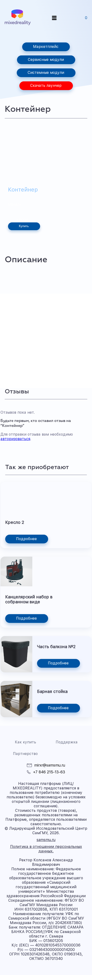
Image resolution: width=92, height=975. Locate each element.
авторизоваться (15, 439)
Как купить (25, 742)
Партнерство (25, 753)
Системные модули (46, 72)
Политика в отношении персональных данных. (46, 848)
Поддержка (67, 742)
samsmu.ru (46, 840)
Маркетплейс (46, 46)
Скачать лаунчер (46, 85)
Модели (14, 204)
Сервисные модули (46, 59)
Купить (24, 226)
